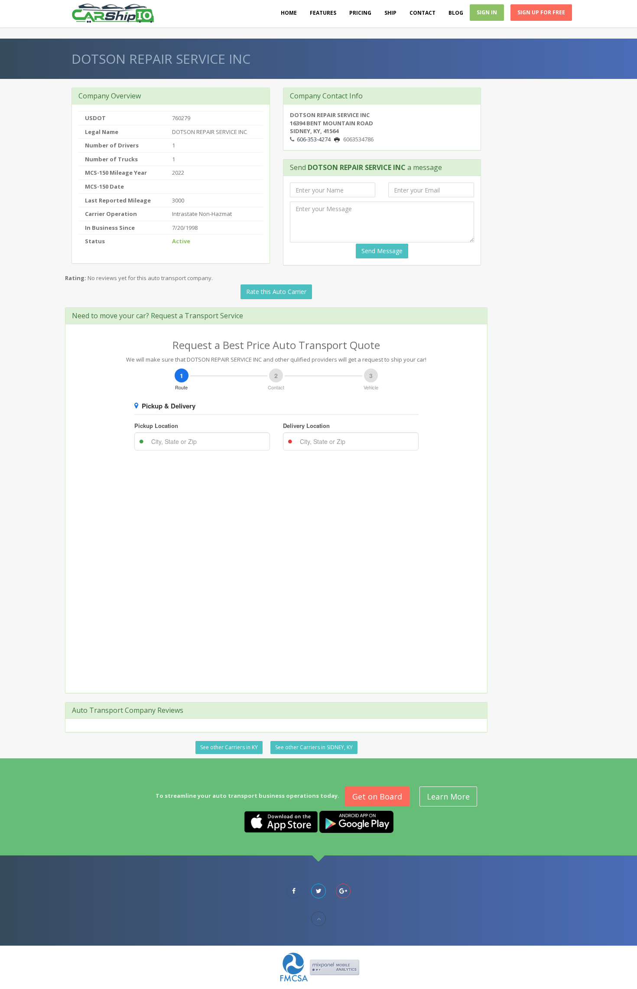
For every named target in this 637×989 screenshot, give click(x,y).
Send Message (382, 251)
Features (323, 12)
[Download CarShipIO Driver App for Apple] (281, 821)
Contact (423, 12)
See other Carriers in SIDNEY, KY (314, 747)
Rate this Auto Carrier (276, 291)
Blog (455, 12)
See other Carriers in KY (229, 747)
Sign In (487, 12)
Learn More (448, 796)
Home (289, 12)
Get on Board (377, 796)
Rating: (75, 278)
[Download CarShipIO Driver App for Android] (356, 821)
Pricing (360, 12)
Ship (390, 12)
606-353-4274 (314, 139)
